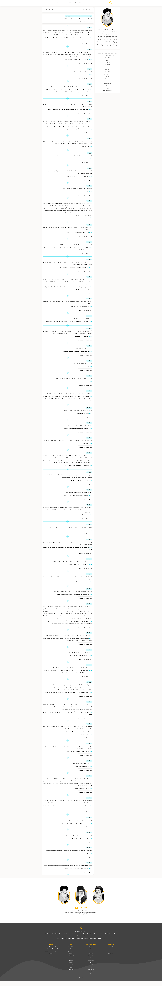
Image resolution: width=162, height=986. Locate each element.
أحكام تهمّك (51, 953)
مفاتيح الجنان (110, 953)
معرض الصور (91, 948)
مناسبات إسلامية (71, 955)
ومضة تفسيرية (91, 955)
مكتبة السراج (71, 962)
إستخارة (71, 948)
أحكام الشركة (107, 71)
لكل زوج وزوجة (91, 969)
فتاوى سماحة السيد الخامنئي (51, 951)
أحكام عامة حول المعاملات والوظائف (107, 55)
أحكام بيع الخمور (107, 85)
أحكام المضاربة (107, 81)
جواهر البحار (91, 958)
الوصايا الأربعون (91, 971)
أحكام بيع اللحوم (84, 10)
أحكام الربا (107, 67)
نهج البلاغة (111, 948)
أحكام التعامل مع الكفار (107, 62)
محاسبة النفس (71, 951)
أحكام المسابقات (107, 78)
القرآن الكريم (111, 946)
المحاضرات (91, 951)
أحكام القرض (107, 76)
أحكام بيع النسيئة (107, 88)
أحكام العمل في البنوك (107, 74)
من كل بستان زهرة (71, 964)
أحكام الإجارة (107, 57)
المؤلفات (91, 964)
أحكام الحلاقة (107, 64)
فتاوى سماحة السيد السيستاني (51, 948)
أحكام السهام (107, 69)
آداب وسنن (71, 960)
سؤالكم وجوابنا (71, 946)
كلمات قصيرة (90, 953)
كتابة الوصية (71, 953)
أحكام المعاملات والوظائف (103, 53)
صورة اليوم (91, 973)
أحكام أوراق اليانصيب (107, 83)
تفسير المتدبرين (91, 960)
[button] (50, 3)
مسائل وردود (91, 962)
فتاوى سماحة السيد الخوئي (51, 946)
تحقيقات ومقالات (71, 958)
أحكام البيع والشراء (107, 60)
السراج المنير (91, 967)
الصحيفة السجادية (111, 951)
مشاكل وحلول (71, 967)
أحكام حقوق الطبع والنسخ (107, 90)
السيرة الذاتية (91, 946)
